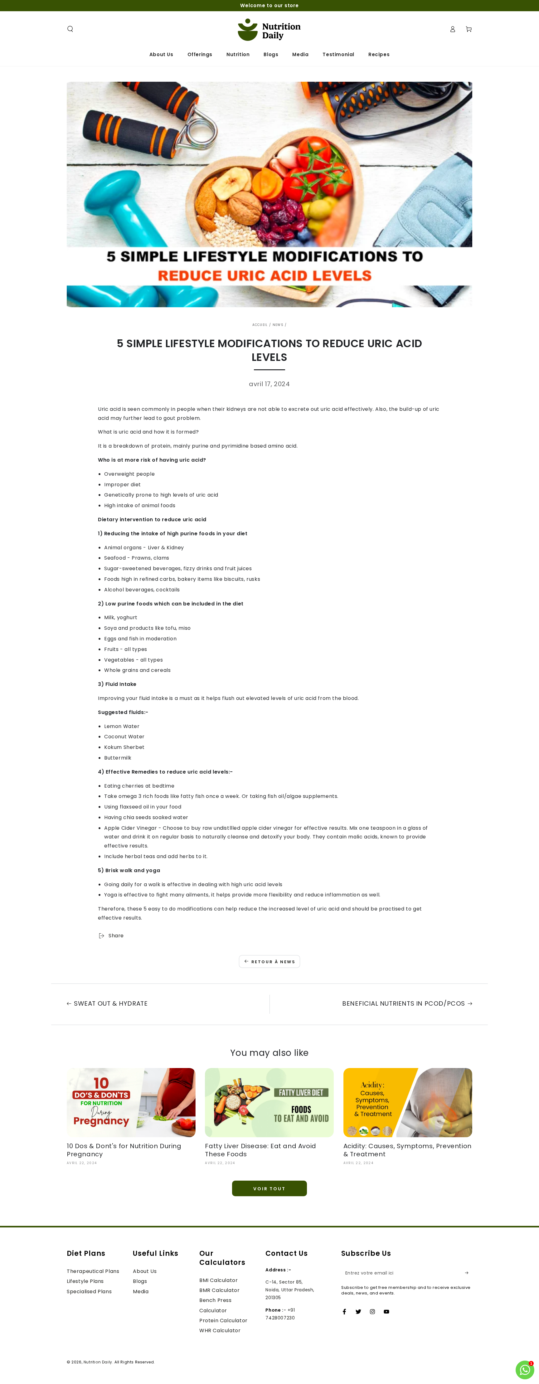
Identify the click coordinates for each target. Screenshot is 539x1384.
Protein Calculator (223, 1320)
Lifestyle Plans (85, 1281)
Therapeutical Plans (93, 1271)
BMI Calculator (218, 1280)
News (278, 325)
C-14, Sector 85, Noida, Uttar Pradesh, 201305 (289, 1290)
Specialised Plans (89, 1291)
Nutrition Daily (98, 1362)
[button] (70, 29)
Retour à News (273, 962)
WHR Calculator (219, 1330)
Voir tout (269, 1189)
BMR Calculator (219, 1290)
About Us (145, 1271)
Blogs (140, 1281)
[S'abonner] (468, 1273)
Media (140, 1291)
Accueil (260, 325)
